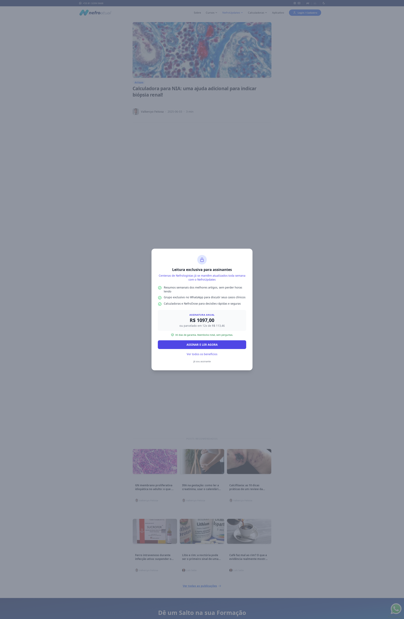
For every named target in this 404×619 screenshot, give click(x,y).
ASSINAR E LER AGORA (202, 344)
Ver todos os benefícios (202, 354)
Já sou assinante (202, 361)
